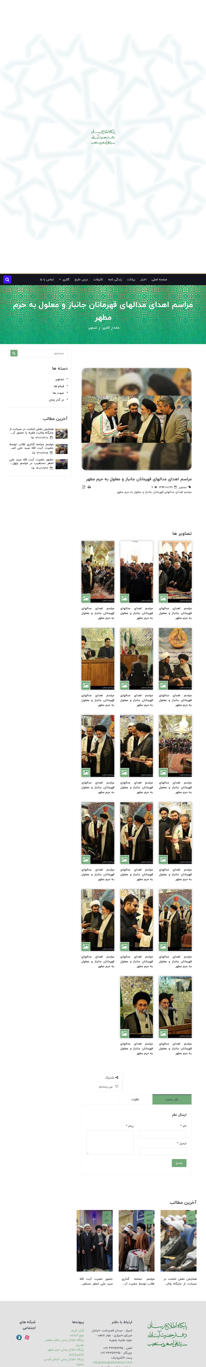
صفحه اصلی (159, 279)
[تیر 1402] (179, 1240)
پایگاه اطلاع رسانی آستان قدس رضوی (64, 1362)
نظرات (135, 1099)
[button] (7, 280)
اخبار (143, 279)
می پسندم (106, 1086)
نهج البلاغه (77, 1335)
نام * (183, 1126)
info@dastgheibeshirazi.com (112, 1362)
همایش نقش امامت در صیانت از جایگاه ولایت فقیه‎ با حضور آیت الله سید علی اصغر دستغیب (180, 1281)
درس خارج (81, 279)
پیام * (130, 1126)
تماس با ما (47, 279)
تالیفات (98, 279)
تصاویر (92, 327)
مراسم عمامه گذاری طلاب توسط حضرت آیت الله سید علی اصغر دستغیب (138, 1281)
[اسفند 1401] (137, 1240)
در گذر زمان (56, 399)
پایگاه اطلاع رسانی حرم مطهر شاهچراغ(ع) (65, 1352)
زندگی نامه (115, 279)
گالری (106, 327)
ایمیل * (181, 1143)
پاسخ (179, 1163)
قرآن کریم (77, 1330)
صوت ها (58, 393)
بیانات (131, 279)
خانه (116, 327)
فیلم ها (59, 386)
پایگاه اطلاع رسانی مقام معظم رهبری (64, 1342)
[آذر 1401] (95, 1240)
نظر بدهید (172, 1099)
